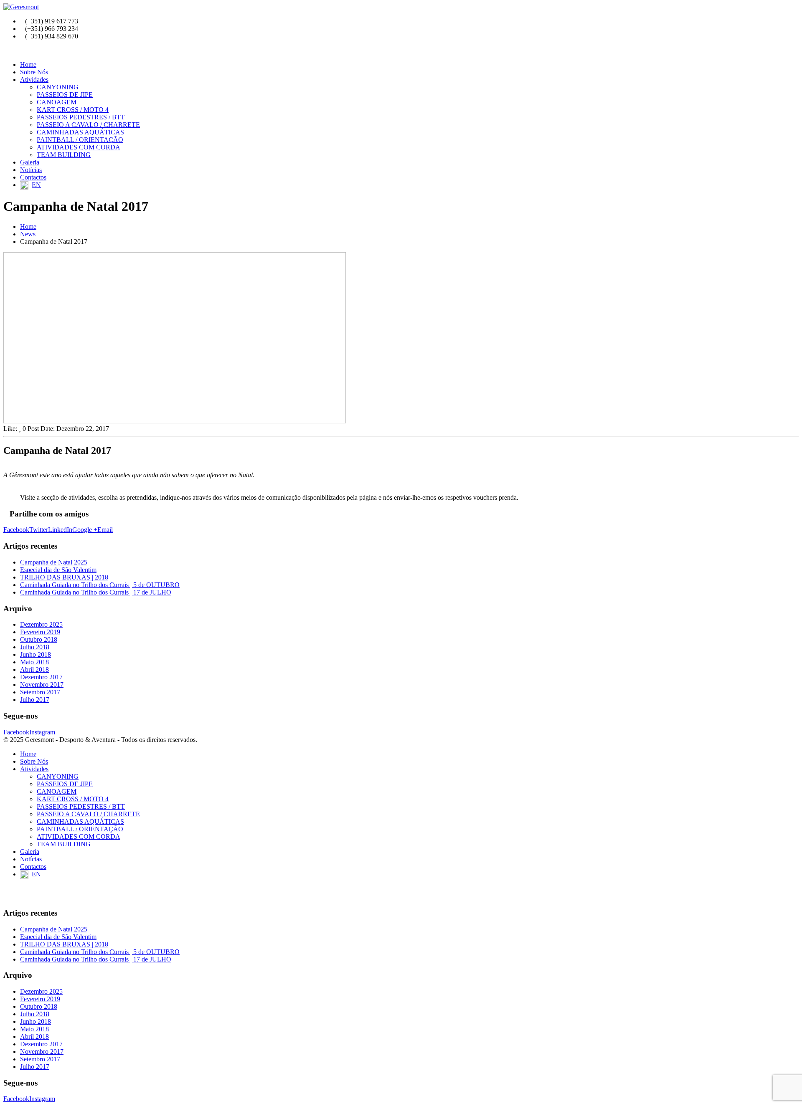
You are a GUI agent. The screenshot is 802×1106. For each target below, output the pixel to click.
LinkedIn (60, 529)
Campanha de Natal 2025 (53, 562)
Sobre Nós (34, 72)
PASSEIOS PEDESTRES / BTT (81, 117)
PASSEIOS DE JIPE (65, 94)
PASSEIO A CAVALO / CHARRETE (88, 124)
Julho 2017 (34, 699)
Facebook (16, 529)
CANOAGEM (56, 102)
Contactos (33, 177)
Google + (84, 529)
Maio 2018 (34, 662)
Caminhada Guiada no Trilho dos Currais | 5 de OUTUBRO (100, 584)
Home (28, 64)
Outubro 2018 (38, 639)
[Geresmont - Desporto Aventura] (21, 6)
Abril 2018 (34, 669)
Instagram (42, 732)
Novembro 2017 (41, 684)
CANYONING (58, 87)
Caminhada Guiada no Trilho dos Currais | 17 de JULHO (95, 592)
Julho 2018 (34, 646)
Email (105, 529)
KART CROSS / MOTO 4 (73, 109)
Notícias (31, 169)
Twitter (38, 529)
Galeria (29, 162)
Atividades (34, 79)
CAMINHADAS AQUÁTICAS (80, 132)
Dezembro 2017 (41, 677)
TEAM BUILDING (64, 154)
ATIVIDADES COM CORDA (78, 147)
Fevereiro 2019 (40, 631)
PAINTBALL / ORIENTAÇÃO (80, 139)
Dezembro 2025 (41, 624)
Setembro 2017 (40, 692)
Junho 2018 (35, 654)
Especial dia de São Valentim (58, 569)
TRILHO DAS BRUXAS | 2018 (64, 577)
